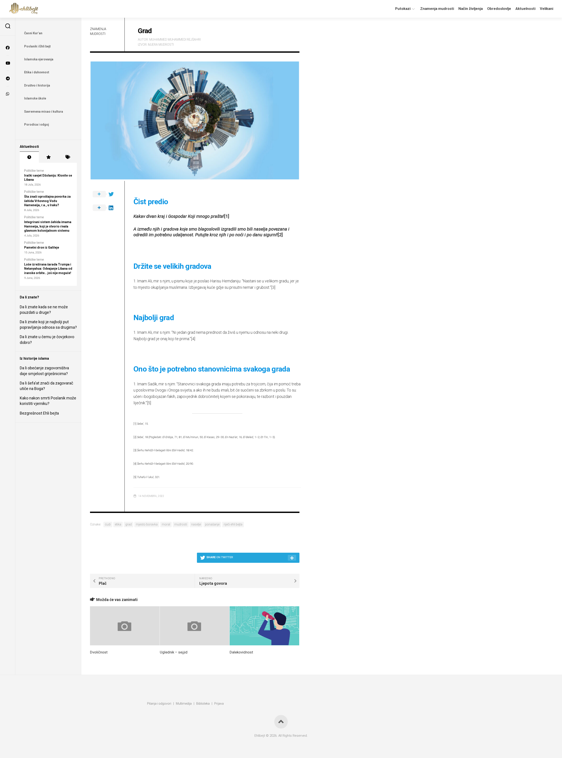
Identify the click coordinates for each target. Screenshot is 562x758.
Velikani (546, 8)
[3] (273, 287)
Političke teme (34, 170)
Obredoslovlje (499, 8)
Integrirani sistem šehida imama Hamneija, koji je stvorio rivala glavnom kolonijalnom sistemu (47, 226)
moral (166, 524)
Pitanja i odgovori (159, 703)
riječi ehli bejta (233, 524)
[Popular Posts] (48, 157)
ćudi (108, 524)
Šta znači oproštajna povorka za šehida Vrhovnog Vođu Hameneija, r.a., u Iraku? (47, 201)
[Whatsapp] (7, 94)
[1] (226, 216)
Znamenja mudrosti (437, 8)
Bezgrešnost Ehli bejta (39, 413)
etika (118, 524)
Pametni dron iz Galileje (41, 247)
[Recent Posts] (29, 157)
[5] (149, 403)
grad (128, 524)
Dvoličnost (99, 652)
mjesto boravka (147, 524)
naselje (196, 524)
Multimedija (184, 703)
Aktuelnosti (525, 8)
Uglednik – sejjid (173, 652)
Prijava (219, 703)
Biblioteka (203, 703)
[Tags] (67, 157)
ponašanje (212, 524)
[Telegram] (7, 78)
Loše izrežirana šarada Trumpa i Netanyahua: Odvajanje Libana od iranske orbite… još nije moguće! (48, 269)
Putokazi (403, 8)
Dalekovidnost (241, 652)
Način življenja (470, 8)
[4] (193, 338)
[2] (280, 234)
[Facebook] (7, 47)
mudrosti (180, 524)
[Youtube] (7, 63)
